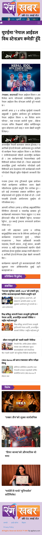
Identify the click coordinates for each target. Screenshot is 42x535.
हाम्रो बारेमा (14, 522)
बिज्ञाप (24, 522)
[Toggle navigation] (39, 23)
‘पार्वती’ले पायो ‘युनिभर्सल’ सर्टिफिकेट (18, 493)
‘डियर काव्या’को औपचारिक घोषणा (20, 454)
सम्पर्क (5, 522)
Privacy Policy (8, 527)
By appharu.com (34, 530)
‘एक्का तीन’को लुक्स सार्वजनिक (21, 417)
